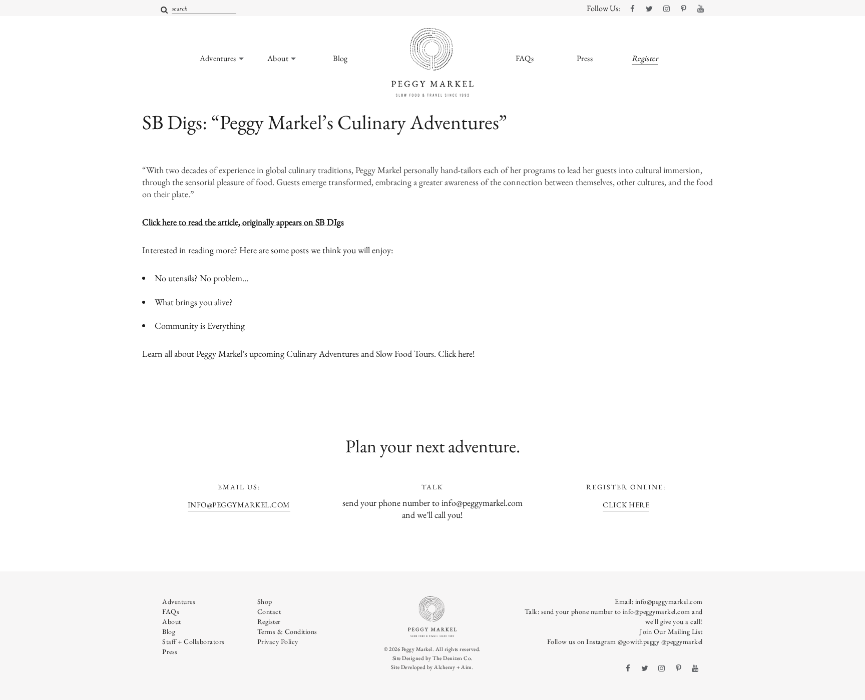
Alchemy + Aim (453, 666)
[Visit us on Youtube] (700, 9)
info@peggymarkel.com (239, 504)
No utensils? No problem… (201, 278)
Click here (455, 353)
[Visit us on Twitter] (649, 9)
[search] (164, 10)
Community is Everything (200, 325)
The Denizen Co (451, 657)
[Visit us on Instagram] (666, 9)
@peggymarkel (682, 641)
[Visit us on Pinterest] (683, 9)
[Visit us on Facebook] (632, 9)
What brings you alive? (194, 302)
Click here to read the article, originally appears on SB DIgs (243, 222)
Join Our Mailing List (671, 631)
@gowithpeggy (638, 641)
